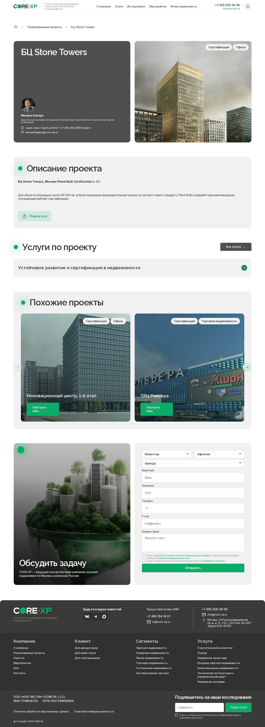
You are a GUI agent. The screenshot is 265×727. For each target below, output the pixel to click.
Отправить (193, 567)
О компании (103, 6)
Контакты (19, 673)
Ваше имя (148, 470)
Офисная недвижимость (151, 647)
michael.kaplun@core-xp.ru (41, 132)
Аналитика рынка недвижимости (217, 668)
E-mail (145, 516)
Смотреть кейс (39, 409)
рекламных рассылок (213, 561)
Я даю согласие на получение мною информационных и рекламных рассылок (210, 716)
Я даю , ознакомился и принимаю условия (192, 557)
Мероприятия (157, 6)
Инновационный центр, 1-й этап (61, 395)
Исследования (136, 6)
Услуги (119, 6)
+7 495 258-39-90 (227, 5)
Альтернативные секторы (152, 673)
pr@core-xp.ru (161, 622)
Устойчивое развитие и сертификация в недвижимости (79, 267)
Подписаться (238, 707)
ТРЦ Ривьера (154, 395)
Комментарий (150, 531)
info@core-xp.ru (217, 614)
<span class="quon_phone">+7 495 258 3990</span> (58, 127)
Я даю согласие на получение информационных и (185, 561)
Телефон (147, 500)
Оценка (202, 652)
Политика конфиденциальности (94, 711)
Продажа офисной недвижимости (218, 663)
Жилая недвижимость (183, 6)
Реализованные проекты (29, 652)
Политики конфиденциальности (173, 558)
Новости (19, 657)
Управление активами (211, 681)
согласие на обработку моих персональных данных (181, 555)
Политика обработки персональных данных (41, 711)
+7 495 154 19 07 (159, 616)
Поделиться (38, 216)
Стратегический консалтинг (215, 647)
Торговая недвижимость (152, 663)
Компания (148, 485)
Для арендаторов (86, 647)
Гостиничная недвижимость (154, 668)
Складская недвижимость (152, 652)
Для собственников (87, 657)
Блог (16, 668)
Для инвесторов (85, 652)
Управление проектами (212, 657)
